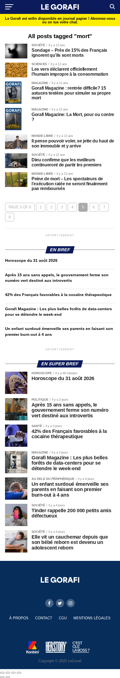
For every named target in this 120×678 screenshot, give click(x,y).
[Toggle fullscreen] (13, 673)
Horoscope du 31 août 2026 (31, 260)
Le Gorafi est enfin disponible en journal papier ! (60, 20)
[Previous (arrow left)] (2, 677)
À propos (18, 618)
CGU (63, 618)
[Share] (8, 673)
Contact (43, 618)
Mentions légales (92, 618)
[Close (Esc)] (2, 673)
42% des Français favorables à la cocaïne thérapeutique (58, 294)
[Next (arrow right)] (8, 677)
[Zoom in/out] (19, 673)
